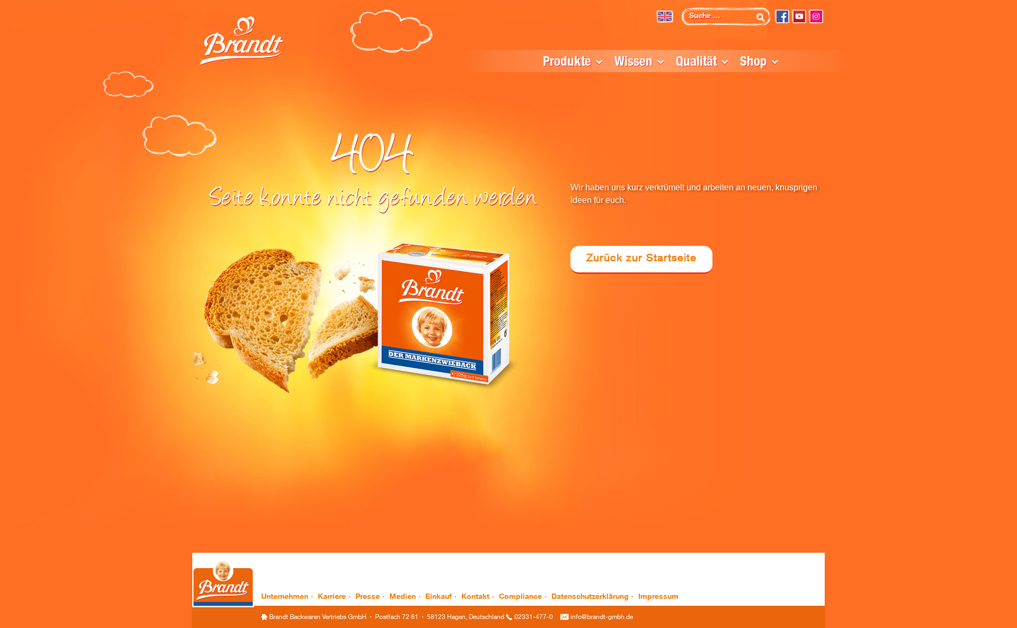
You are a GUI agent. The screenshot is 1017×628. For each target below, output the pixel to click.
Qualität (696, 62)
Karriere (332, 597)
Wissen (633, 62)
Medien (402, 597)
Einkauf (438, 597)
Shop (753, 62)
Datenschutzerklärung (590, 597)
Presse (367, 597)
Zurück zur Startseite (641, 259)
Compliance (520, 597)
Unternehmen (284, 597)
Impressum (658, 597)
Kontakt (475, 597)
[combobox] (725, 16)
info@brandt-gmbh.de (601, 617)
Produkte (567, 62)
